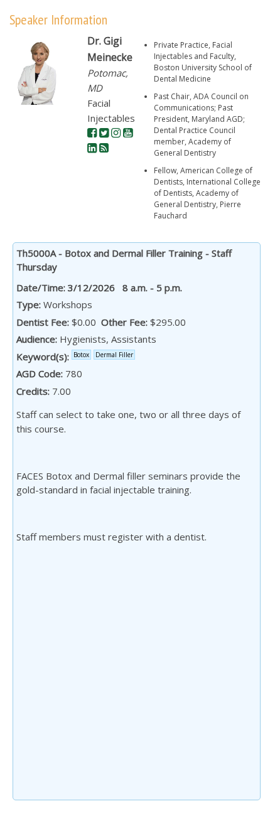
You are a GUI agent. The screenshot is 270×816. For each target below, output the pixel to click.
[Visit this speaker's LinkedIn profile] (92, 148)
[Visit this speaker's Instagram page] (116, 133)
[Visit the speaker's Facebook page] (92, 133)
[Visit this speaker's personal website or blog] (104, 148)
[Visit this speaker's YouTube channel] (127, 133)
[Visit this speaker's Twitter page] (104, 133)
